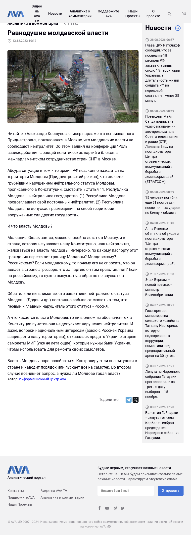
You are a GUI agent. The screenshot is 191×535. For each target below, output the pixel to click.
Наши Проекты (19, 504)
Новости (55, 13)
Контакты (15, 491)
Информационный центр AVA (42, 379)
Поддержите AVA (21, 497)
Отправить (171, 490)
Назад (73, 23)
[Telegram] (129, 400)
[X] (136, 400)
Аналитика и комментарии (62, 497)
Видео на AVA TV (54, 491)
